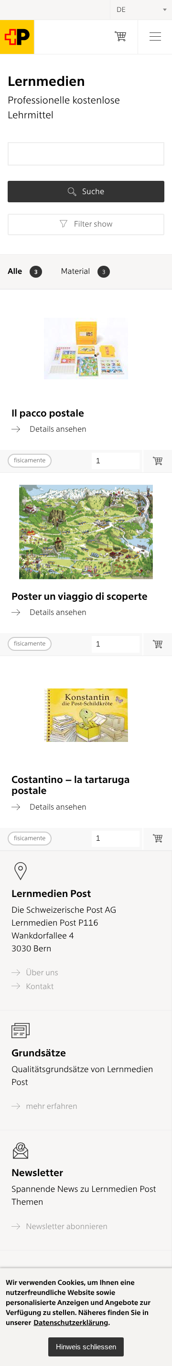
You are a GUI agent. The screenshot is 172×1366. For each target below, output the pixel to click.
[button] (86, 1346)
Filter (92, 224)
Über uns (41, 972)
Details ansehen (57, 429)
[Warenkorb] (120, 37)
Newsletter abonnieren (66, 1226)
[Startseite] (17, 37)
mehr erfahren (50, 1106)
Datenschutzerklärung (70, 1322)
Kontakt (39, 986)
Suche (92, 191)
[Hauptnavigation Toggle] (155, 37)
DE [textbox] (121, 9)
